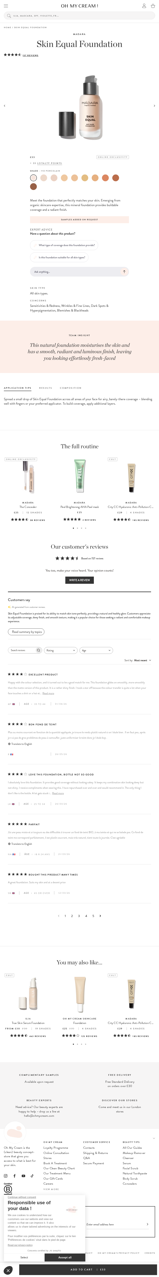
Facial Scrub (130, 1168)
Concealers (130, 1184)
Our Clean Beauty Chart (59, 1168)
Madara (79, 34)
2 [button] (77, 528)
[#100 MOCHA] (33, 186)
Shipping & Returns (95, 1153)
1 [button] (73, 528)
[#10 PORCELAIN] (33, 177)
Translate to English (21, 744)
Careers (48, 1184)
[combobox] (61, 650)
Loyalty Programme (55, 1148)
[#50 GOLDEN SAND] (74, 177)
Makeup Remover (134, 1153)
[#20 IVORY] (43, 177)
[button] (79, 617)
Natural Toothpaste (135, 1173)
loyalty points (49, 163)
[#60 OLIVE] (84, 177)
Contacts (89, 1148)
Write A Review (79, 580)
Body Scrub (130, 1178)
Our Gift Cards (53, 1178)
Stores (47, 1158)
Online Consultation (56, 1153)
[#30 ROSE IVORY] (54, 177)
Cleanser (128, 1158)
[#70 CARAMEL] (95, 177)
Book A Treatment (55, 1163)
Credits (150, 1253)
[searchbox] (21, 650)
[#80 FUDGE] (105, 177)
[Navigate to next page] (100, 916)
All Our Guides (132, 1148)
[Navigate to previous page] (58, 916)
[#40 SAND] (64, 177)
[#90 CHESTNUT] (115, 177)
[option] (64, 219)
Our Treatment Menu (57, 1173)
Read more (48, 693)
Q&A (86, 1158)
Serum (127, 1163)
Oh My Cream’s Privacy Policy (119, 1253)
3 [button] (81, 528)
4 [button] (85, 528)
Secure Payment (93, 1163)
